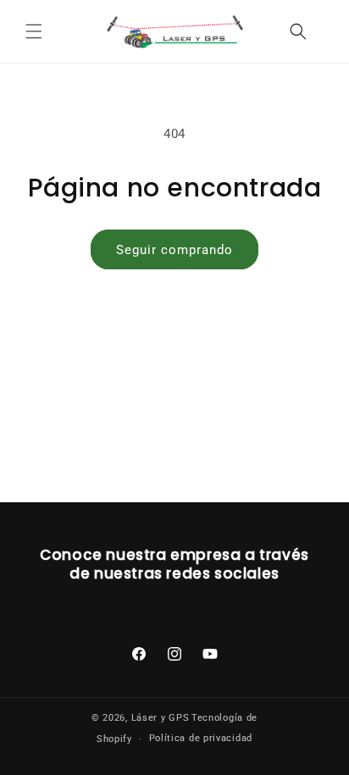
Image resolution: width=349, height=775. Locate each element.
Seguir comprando (174, 249)
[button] (34, 31)
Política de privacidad (200, 738)
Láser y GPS (160, 717)
